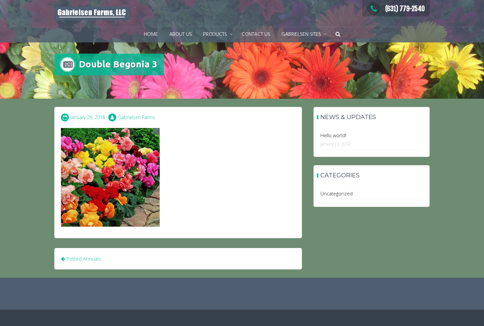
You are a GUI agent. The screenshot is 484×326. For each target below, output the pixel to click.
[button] (338, 34)
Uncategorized (336, 193)
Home (151, 34)
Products (215, 34)
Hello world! (333, 135)
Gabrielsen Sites (301, 34)
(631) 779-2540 (405, 9)
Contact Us (256, 34)
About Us (180, 34)
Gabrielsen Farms (136, 117)
